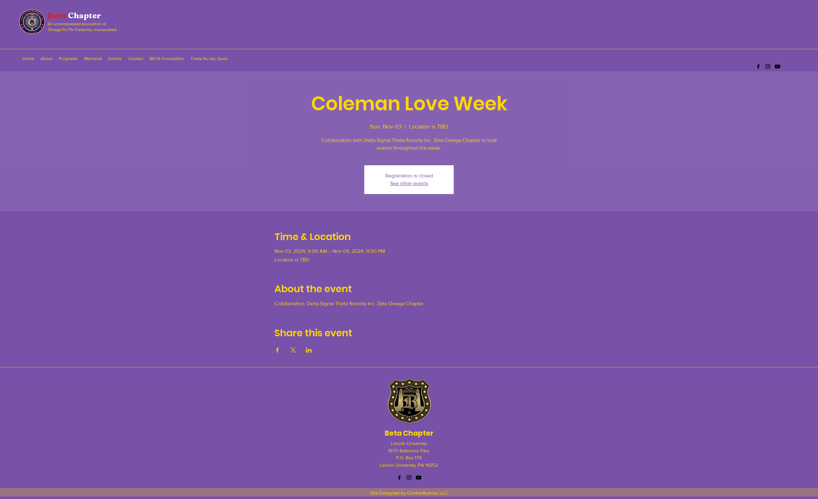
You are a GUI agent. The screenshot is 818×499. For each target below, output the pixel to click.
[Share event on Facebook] (277, 350)
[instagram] (768, 66)
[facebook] (758, 66)
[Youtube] (777, 66)
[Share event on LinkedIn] (309, 350)
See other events (409, 183)
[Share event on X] (293, 350)
